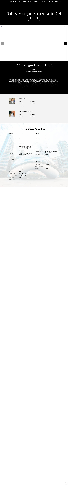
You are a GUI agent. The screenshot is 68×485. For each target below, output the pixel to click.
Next (65, 43)
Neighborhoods (44, 1)
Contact (56, 1)
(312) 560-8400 (21, 116)
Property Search (36, 1)
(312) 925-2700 (21, 103)
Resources (51, 1)
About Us (24, 1)
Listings (29, 1)
